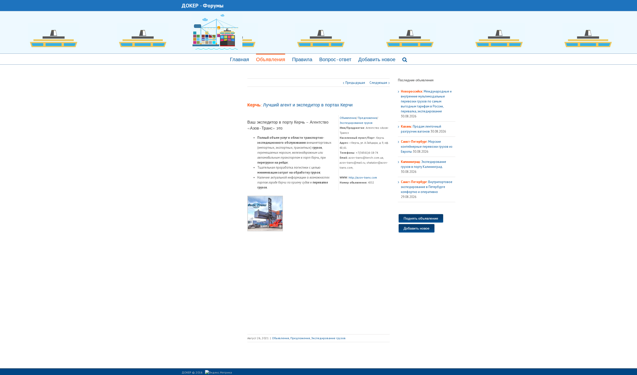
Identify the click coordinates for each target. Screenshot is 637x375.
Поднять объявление (421, 218)
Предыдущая (355, 83)
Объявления (270, 59)
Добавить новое (376, 59)
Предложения (367, 118)
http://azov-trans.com (363, 177)
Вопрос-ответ (335, 59)
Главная (239, 59)
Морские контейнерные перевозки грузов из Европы (426, 147)
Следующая (378, 83)
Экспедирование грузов (356, 123)
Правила (302, 59)
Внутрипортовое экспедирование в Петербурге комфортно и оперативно (426, 187)
